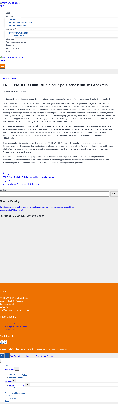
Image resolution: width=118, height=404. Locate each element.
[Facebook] (2, 343)
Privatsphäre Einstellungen (16, 327)
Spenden (10, 45)
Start (8, 13)
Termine (12, 19)
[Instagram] (5, 343)
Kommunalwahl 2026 (17, 385)
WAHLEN (8, 381)
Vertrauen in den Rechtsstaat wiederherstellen (21, 182)
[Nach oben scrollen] (2, 356)
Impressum (9, 330)
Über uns (10, 39)
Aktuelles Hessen (17, 25)
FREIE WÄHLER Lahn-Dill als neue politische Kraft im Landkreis (29, 175)
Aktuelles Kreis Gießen (20, 22)
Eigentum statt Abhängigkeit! (11, 210)
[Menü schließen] (0, 361)
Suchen (3, 190)
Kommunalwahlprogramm (17, 42)
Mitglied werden (12, 48)
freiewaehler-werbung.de (58, 349)
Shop (8, 51)
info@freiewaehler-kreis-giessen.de (14, 310)
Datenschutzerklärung (14, 324)
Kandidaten (19, 36)
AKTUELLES (9, 369)
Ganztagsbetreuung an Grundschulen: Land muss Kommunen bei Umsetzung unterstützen (37, 207)
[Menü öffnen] (2, 66)
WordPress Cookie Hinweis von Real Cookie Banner (31, 356)
